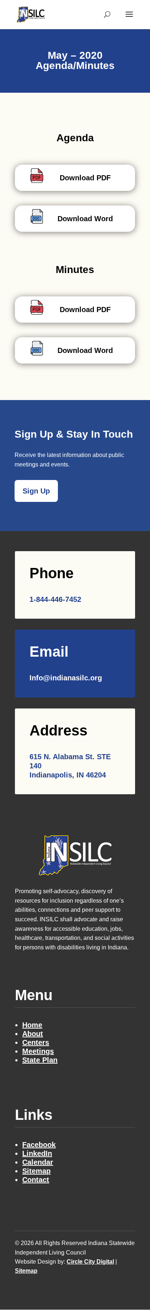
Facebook (39, 1145)
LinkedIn (37, 1153)
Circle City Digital (90, 1262)
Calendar (37, 1162)
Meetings (38, 1051)
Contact (35, 1180)
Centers (35, 1042)
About (32, 1034)
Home (32, 1025)
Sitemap (36, 1171)
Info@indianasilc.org (65, 678)
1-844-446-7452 (55, 599)
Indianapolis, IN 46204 (67, 775)
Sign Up (36, 491)
